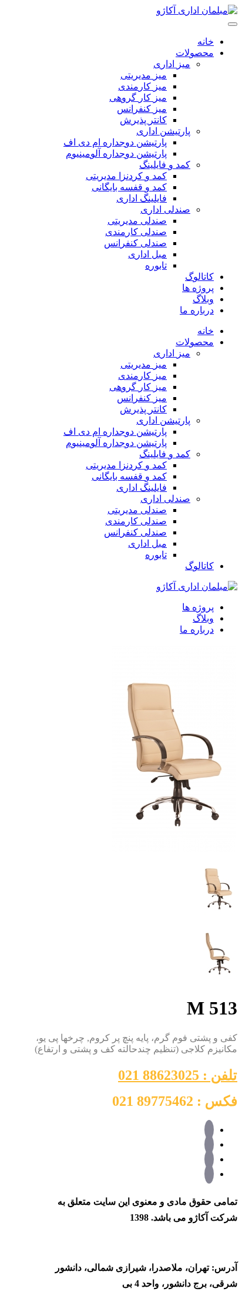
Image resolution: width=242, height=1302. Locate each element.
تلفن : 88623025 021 (177, 1075)
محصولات (195, 53)
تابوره (156, 265)
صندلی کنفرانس (135, 243)
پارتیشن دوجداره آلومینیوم (116, 153)
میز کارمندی (142, 86)
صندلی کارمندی (136, 232)
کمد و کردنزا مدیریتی (126, 176)
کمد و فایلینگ (164, 165)
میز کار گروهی (138, 97)
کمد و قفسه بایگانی (129, 187)
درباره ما (197, 310)
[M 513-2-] (218, 979)
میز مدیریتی (143, 75)
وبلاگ (203, 299)
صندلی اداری (165, 209)
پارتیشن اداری (163, 131)
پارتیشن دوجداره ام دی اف (115, 142)
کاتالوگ (199, 277)
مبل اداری (147, 254)
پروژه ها (198, 288)
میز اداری (171, 64)
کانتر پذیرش (143, 120)
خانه (205, 42)
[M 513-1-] (174, 850)
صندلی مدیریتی (137, 221)
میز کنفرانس (142, 109)
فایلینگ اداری (141, 198)
